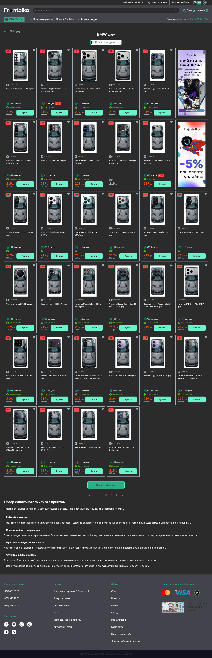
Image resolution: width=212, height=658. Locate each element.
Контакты (58, 613)
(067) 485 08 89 (11, 591)
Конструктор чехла (43, 19)
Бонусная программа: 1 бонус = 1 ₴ (71, 591)
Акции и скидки (89, 19)
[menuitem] (195, 2)
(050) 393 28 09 (11, 598)
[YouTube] (14, 624)
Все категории (118, 620)
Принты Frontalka (65, 19)
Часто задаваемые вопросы (67, 620)
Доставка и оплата (157, 3)
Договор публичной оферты (125, 641)
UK (194, 3)
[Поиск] (176, 10)
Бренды (115, 613)
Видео (114, 606)
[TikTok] (29, 624)
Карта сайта (117, 627)
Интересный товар (63, 627)
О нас (114, 591)
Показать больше (106, 485)
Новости (115, 598)
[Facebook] (6, 624)
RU (199, 3)
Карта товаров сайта (121, 634)
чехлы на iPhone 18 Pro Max (194, 19)
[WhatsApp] (14, 632)
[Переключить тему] (205, 2)
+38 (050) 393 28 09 (133, 3)
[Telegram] (6, 632)
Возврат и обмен (180, 3)
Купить (25, 112)
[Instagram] (21, 624)
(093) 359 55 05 (11, 606)
